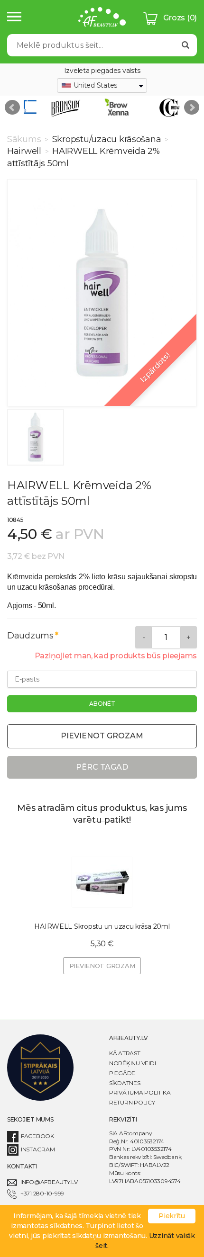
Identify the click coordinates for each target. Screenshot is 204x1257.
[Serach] (185, 45)
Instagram (38, 1149)
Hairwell (25, 151)
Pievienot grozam (102, 735)
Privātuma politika (139, 1092)
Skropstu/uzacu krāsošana (106, 139)
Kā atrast (124, 1053)
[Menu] (14, 17)
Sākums (25, 139)
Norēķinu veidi (132, 1063)
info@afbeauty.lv (49, 1181)
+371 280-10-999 (42, 1193)
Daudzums (30, 635)
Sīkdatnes (124, 1082)
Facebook (37, 1136)
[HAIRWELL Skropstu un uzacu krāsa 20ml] (102, 882)
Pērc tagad (102, 767)
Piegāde (122, 1073)
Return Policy (132, 1102)
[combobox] (102, 85)
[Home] (102, 18)
